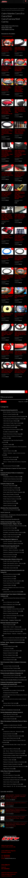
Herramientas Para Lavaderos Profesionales (13, 690)
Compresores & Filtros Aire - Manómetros (12, 731)
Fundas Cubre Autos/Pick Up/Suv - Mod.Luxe (13, 563)
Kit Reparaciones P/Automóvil (9, 692)
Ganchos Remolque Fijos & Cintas (10, 490)
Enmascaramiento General (9, 733)
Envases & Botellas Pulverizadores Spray (12, 736)
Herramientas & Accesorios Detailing (11, 650)
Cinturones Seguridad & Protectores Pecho (12, 552)
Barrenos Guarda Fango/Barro (10, 414)
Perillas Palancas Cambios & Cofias (11, 498)
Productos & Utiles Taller (8, 759)
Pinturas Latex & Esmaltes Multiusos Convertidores (13, 679)
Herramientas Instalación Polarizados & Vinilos (13, 779)
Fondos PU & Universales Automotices (11, 631)
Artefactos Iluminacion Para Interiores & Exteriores (14, 598)
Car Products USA (7, 648)
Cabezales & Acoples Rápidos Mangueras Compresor (15, 727)
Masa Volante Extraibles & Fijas (10, 494)
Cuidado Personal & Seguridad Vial (9, 546)
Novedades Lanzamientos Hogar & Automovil (13, 532)
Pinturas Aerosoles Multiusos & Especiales (11, 673)
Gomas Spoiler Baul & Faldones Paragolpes (13, 492)
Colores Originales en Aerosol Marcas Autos (13, 608)
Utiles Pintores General (8, 768)
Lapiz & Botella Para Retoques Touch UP (12, 615)
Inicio (2, 8)
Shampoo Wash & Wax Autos (9, 703)
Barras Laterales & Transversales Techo (12, 412)
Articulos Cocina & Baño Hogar (10, 530)
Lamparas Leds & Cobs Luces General (11, 591)
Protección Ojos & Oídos (8, 556)
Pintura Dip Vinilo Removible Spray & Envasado (12, 670)
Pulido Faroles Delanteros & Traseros (11, 716)
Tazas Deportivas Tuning (8, 501)
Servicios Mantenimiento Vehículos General (11, 712)
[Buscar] (26, 391)
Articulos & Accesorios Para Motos (9, 519)
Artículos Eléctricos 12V (8, 576)
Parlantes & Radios (7, 444)
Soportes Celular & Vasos (9, 450)
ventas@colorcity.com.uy (10, 858)
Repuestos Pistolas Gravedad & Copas (12, 764)
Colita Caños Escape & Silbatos (10, 420)
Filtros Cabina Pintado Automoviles (11, 738)
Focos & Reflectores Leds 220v (10, 602)
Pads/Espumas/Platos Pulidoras (10, 668)
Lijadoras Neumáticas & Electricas (10, 748)
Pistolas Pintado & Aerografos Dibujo (11, 757)
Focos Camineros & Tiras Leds (10, 583)
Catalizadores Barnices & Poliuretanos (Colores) (14, 629)
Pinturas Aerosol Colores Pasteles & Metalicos (13, 677)
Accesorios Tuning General (9, 485)
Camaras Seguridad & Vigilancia (8, 539)
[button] (14, 1)
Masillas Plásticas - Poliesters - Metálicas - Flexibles (14, 633)
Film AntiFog (6, 773)
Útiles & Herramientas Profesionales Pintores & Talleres (14, 721)
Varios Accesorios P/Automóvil (10, 465)
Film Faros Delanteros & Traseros (10, 775)
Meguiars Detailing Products (9, 653)
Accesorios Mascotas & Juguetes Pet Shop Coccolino (13, 468)
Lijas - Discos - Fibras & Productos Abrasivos (13, 751)
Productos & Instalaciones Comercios (9, 709)
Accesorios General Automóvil (8, 410)
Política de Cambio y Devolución (8, 874)
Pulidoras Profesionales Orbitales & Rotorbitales (13, 762)
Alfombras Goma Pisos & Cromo (10, 509)
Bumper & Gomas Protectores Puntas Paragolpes (14, 416)
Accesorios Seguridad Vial (9, 547)
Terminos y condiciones (6, 875)
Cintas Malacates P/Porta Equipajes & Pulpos (13, 418)
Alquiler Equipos (4, 512)
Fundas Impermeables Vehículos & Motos (10, 559)
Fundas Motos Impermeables (9, 567)
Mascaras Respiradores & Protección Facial (13, 753)
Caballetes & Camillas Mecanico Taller (11, 725)
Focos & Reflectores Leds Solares (10, 604)
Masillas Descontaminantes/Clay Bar (11, 481)
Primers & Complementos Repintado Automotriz (13, 637)
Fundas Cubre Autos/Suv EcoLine (10, 565)
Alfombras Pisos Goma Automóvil (9, 508)
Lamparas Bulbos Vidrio (8, 585)
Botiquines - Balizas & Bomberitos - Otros (12, 550)
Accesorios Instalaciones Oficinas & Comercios (13, 525)
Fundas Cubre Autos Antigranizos (10, 561)
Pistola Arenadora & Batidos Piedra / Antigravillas (14, 755)
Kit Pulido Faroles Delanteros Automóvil (12, 479)
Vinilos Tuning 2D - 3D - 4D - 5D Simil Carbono (13, 786)
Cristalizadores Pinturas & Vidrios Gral (11, 476)
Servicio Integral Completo (9, 718)
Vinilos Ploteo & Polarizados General (9, 771)
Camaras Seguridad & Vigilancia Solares (12, 543)
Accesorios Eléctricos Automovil (10, 574)
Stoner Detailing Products (8, 659)
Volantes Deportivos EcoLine (9, 503)
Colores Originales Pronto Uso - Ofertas (12, 611)
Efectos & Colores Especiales (9, 613)
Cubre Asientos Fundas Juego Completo (12, 423)
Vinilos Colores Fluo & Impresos (10, 782)
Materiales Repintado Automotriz (8, 622)
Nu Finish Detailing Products (9, 655)
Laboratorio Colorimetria (6, 607)
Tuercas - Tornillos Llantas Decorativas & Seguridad (14, 461)
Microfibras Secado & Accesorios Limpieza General (14, 699)
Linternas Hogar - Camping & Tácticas (10, 620)
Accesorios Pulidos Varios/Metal (10, 666)
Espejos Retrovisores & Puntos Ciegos (11, 434)
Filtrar (3, 401)
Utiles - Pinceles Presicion (9, 617)
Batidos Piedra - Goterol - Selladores (11, 626)
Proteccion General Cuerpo (9, 554)
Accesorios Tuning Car (6, 483)
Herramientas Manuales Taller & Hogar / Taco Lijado (14, 744)
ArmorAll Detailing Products (9, 646)
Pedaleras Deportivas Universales (10, 496)
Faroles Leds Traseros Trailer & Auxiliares (12, 580)
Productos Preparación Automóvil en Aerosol (13, 640)
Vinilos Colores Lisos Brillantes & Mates (12, 784)
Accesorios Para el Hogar (9, 528)
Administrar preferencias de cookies (9, 872)
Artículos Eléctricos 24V (8, 578)
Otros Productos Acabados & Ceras (11, 657)
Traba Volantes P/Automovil (9, 459)
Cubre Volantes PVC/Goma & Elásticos (12, 429)
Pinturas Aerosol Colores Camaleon (11, 675)
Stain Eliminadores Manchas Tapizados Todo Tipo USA (15, 705)
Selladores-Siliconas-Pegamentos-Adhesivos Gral (14, 766)
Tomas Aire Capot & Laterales (9, 457)
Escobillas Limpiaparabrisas (9, 431)
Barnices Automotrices (8, 624)
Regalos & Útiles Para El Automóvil (11, 534)
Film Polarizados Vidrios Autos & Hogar (12, 777)
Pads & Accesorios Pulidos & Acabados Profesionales (13, 662)
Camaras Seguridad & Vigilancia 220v (11, 541)
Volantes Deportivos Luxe (8, 505)
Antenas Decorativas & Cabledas (10, 487)
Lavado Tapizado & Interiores (9, 714)
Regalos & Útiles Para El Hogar (10, 536)
